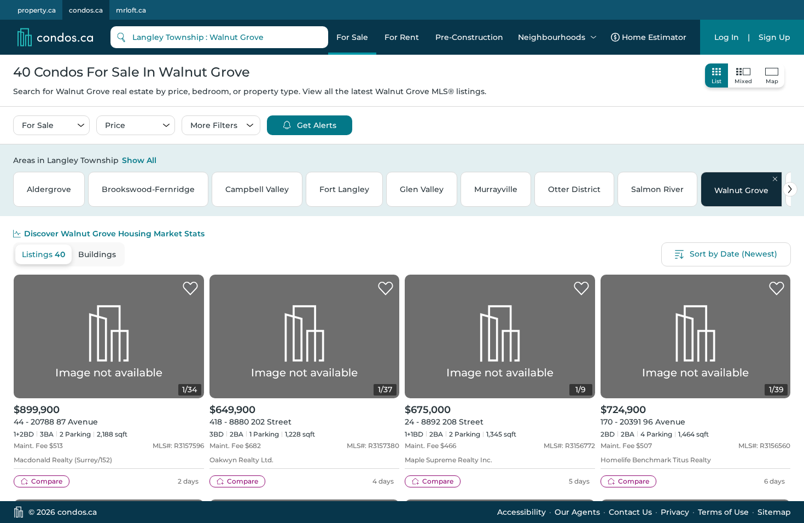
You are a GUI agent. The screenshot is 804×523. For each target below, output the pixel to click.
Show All (139, 160)
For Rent (401, 37)
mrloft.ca (131, 10)
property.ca (37, 10)
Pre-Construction (469, 37)
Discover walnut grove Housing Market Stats (114, 233)
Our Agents (577, 512)
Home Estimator (654, 37)
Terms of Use (723, 512)
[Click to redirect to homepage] (55, 37)
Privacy (675, 512)
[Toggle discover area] (789, 159)
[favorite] (190, 289)
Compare (46, 481)
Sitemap (774, 512)
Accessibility (521, 512)
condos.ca (86, 10)
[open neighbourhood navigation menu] (593, 37)
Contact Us (630, 512)
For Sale (352, 37)
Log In (726, 37)
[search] (219, 37)
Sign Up (774, 37)
